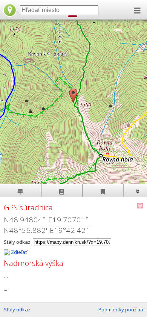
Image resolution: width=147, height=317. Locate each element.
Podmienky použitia (120, 309)
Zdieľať (18, 252)
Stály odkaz (17, 309)
